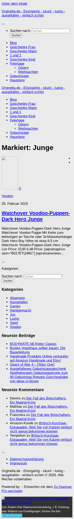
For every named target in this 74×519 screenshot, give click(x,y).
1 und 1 (15, 55)
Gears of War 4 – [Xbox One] (32, 365)
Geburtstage (19, 76)
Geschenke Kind (22, 59)
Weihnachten (28, 72)
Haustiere (17, 80)
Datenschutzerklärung (27, 459)
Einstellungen (12, 515)
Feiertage (17, 64)
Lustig (14, 319)
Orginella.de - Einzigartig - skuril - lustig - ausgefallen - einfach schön (33, 13)
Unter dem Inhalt (14, 4)
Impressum (18, 463)
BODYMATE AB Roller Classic (33, 344)
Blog (13, 43)
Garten (15, 306)
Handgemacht (20, 310)
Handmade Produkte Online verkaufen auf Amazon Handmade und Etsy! (39, 358)
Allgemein (17, 298)
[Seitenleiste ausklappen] (3, 262)
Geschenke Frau (22, 47)
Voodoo (7, 196)
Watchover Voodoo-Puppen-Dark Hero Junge (36, 216)
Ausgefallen (19, 302)
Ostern (23, 68)
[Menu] (3, 24)
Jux (12, 314)
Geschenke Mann (23, 51)
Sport (14, 323)
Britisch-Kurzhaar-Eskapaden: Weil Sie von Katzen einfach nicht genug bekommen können (41, 427)
